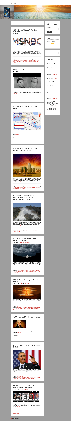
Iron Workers (30, 230)
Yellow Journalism (22, 188)
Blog (17, 96)
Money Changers (20, 187)
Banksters (18, 59)
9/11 (18, 138)
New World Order (25, 187)
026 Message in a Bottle (51, 85)
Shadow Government (16, 188)
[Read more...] (19, 54)
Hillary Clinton (17, 60)
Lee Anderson (15, 2)
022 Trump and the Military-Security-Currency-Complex (25, 239)
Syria (28, 61)
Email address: (49, 27)
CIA (21, 270)
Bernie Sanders (23, 59)
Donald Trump (30, 59)
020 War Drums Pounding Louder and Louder (25, 281)
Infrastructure (26, 230)
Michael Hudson (15, 187)
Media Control (24, 60)
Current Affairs (20, 376)
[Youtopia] (7, 12)
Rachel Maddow (25, 61)
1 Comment (26, 348)
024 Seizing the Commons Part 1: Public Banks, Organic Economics (26, 149)
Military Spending (36, 60)
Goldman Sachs (38, 138)
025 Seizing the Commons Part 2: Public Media (26, 107)
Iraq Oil (21, 60)
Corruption (26, 59)
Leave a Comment (26, 33)
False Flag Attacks (35, 59)
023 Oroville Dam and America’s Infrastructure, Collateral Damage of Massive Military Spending (25, 197)
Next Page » (16, 418)
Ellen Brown (25, 186)
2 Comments (26, 71)
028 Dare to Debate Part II (52, 77)
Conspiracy (23, 270)
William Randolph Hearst (32, 61)
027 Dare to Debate (19, 70)
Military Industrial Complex (30, 60)
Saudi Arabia (35, 271)
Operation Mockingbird (19, 61)
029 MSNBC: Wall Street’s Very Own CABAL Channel (25, 31)
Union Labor (18, 231)
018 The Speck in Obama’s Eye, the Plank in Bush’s (26, 346)
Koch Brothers (35, 270)
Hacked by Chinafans (51, 63)
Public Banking (37, 187)
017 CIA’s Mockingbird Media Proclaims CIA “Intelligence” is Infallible (26, 386)
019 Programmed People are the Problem (26, 317)
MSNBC (14, 61)
